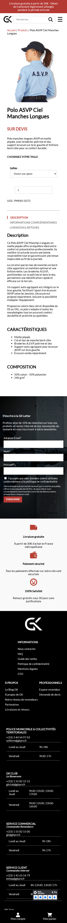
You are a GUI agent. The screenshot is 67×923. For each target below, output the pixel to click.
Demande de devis (50, 694)
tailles (13, 168)
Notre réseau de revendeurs (21, 699)
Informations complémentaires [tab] (33, 222)
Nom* (7, 451)
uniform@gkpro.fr (16, 740)
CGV (20, 673)
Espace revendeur (49, 689)
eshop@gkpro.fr (15, 878)
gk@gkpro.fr (13, 834)
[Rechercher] (50, 19)
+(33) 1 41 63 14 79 (18, 875)
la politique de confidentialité (40, 481)
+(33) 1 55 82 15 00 (18, 831)
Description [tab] (19, 217)
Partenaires (12, 704)
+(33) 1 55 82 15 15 (18, 781)
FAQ (20, 653)
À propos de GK (14, 694)
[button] (60, 19)
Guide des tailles (27, 658)
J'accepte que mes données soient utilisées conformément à (31, 480)
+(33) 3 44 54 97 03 (18, 737)
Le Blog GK (11, 689)
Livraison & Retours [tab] (24, 227)
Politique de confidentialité (33, 663)
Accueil (11, 30)
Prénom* (9, 464)
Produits (23, 30)
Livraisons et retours (17, 709)
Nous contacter (27, 648)
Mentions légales (28, 668)
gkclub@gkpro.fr (15, 784)
